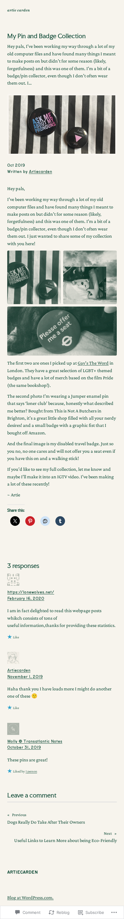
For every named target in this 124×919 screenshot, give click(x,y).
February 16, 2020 (25, 599)
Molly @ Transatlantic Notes (34, 741)
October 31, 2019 (24, 747)
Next (108, 833)
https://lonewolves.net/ (30, 592)
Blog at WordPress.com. (30, 897)
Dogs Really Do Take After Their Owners (46, 822)
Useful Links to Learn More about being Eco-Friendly (65, 840)
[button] (34, 277)
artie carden (18, 10)
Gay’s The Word (93, 362)
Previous (19, 815)
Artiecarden (40, 172)
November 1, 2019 (25, 677)
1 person (31, 771)
